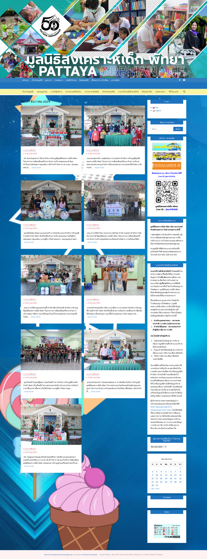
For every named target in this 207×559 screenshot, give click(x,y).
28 (175, 482)
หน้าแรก (25, 80)
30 (153, 485)
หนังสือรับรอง (71, 80)
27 (171, 482)
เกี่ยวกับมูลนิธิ (37, 80)
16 (153, 478)
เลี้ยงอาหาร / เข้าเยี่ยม (99, 80)
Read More (36, 168)
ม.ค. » (158, 488)
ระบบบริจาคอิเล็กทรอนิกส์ (128, 92)
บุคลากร (48, 80)
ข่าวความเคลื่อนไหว (73, 92)
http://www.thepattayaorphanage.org (58, 554)
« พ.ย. (152, 488)
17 (157, 478)
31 (157, 485)
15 (180, 475)
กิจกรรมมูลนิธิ (28, 92)
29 (180, 482)
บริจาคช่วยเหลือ (108, 92)
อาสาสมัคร (115, 80)
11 (161, 475)
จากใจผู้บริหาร (56, 92)
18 (161, 478)
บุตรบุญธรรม (42, 92)
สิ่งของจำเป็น (147, 92)
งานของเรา (59, 80)
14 (175, 475)
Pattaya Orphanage (90, 554)
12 (166, 475)
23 (153, 482)
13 (171, 475)
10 (157, 475)
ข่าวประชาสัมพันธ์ (92, 92)
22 (180, 478)
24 (157, 482)
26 (166, 482)
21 (175, 478)
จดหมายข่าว (160, 92)
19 (166, 478)
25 (161, 482)
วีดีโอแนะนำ (173, 92)
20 (171, 478)
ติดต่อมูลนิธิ (84, 80)
